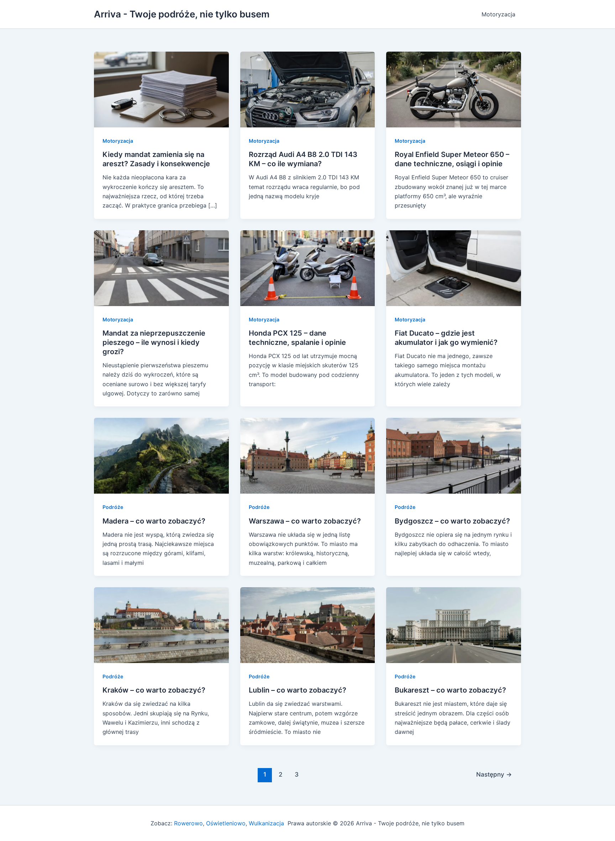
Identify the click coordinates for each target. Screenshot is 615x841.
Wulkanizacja (265, 823)
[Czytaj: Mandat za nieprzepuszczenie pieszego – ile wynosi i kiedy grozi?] (161, 267)
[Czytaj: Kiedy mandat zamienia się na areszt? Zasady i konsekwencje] (161, 89)
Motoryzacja (498, 14)
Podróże (112, 507)
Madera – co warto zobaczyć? (153, 521)
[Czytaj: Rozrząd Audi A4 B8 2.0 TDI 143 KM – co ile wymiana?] (307, 89)
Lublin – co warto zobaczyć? (297, 690)
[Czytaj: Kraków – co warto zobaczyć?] (161, 624)
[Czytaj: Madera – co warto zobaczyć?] (161, 455)
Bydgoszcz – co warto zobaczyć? (452, 521)
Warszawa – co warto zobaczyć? (305, 521)
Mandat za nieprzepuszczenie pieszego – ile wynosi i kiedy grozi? (153, 342)
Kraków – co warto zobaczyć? (153, 690)
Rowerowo (188, 823)
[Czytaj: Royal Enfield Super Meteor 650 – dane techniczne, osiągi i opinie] (453, 89)
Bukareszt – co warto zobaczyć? (450, 690)
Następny (494, 774)
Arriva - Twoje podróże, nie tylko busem (181, 14)
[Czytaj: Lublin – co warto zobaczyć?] (307, 624)
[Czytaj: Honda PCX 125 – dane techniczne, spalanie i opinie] (307, 267)
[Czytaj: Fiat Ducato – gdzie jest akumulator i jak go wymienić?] (453, 267)
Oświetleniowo (226, 823)
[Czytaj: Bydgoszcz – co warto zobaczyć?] (453, 455)
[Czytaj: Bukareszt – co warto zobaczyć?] (453, 624)
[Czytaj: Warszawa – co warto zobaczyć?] (307, 455)
